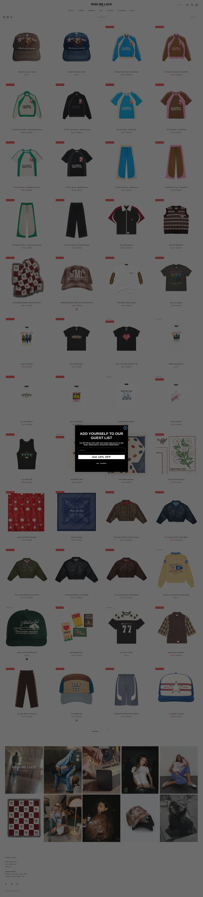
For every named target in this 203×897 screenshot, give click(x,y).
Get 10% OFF (101, 456)
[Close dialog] (125, 428)
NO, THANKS (102, 463)
